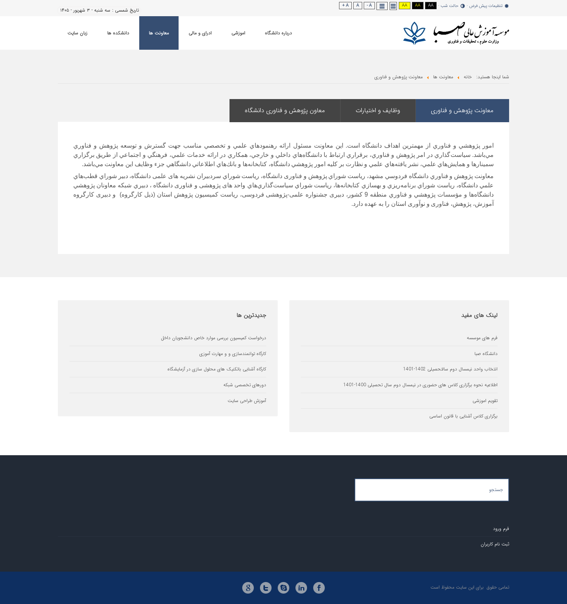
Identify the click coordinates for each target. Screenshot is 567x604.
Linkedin (301, 588)
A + (345, 5)
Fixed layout (393, 6)
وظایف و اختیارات (378, 110)
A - (369, 5)
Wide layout (382, 6)
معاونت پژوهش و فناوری (462, 110)
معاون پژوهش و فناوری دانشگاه (285, 110)
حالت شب (449, 6)
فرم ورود (501, 528)
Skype (283, 588)
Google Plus (248, 588)
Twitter (266, 588)
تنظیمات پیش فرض (486, 6)
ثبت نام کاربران (495, 544)
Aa (431, 5)
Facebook (319, 588)
